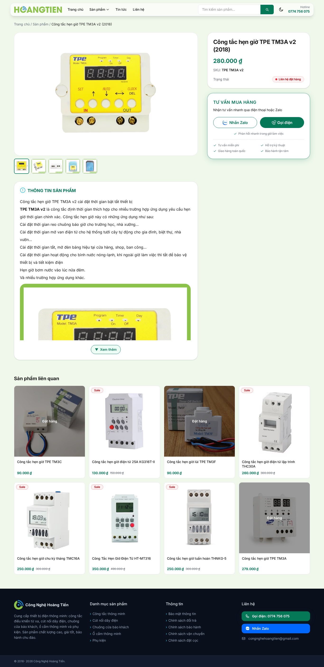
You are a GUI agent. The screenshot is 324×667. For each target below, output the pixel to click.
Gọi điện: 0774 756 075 (271, 616)
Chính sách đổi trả (181, 620)
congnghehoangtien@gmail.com (273, 638)
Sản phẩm (97, 9)
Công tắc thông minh (107, 614)
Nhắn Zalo (238, 122)
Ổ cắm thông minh (105, 634)
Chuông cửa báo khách (109, 627)
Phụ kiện (98, 640)
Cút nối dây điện (104, 620)
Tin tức (121, 9)
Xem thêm (106, 349)
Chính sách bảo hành (183, 627)
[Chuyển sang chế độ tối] (281, 9)
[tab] (21, 166)
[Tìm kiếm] (267, 9)
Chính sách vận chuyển (185, 634)
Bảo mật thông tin (181, 614)
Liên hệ (138, 9)
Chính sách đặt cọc (182, 640)
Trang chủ (75, 9)
